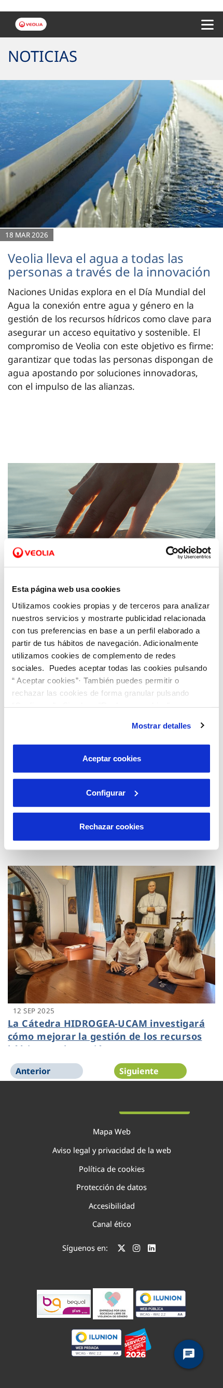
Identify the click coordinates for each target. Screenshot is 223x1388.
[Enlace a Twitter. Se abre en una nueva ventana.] (122, 1249)
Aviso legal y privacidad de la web (111, 1150)
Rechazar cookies (111, 826)
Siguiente (139, 1071)
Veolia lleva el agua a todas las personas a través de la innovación (109, 264)
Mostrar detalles (161, 725)
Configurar (106, 792)
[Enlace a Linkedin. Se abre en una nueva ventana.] (152, 1249)
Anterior (33, 1071)
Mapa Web (112, 1131)
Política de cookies (112, 1169)
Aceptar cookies (111, 758)
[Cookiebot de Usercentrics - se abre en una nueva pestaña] (165, 552)
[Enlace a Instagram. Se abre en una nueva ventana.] (137, 1249)
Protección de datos (111, 1187)
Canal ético (111, 1224)
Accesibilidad (112, 1205)
